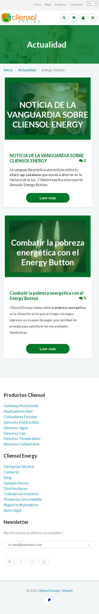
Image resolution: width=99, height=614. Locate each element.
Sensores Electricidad (21, 422)
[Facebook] (21, 561)
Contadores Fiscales (20, 416)
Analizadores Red (18, 411)
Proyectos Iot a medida (23, 499)
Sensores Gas (14, 433)
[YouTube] (44, 561)
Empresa (60, 4)
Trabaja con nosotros (21, 493)
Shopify (67, 590)
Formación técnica (19, 466)
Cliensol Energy (49, 590)
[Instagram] (32, 561)
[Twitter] (9, 561)
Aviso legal (12, 510)
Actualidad (27, 69)
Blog (48, 4)
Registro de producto (21, 504)
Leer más (48, 197)
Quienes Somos (16, 483)
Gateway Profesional (21, 405)
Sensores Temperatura (22, 438)
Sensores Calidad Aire (21, 444)
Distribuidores (16, 488)
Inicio (37, 4)
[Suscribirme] (89, 545)
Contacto (76, 4)
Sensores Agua (16, 427)
